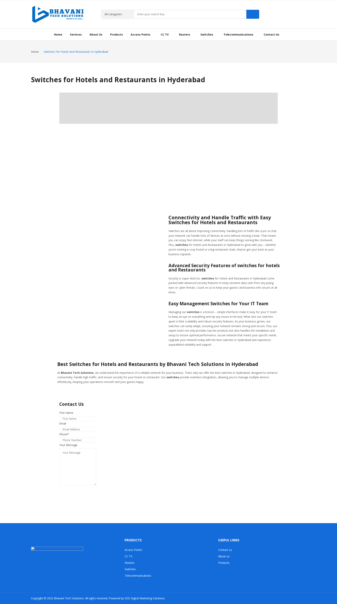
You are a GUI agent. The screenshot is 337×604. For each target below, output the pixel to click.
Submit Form (73, 489)
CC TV (128, 556)
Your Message (68, 445)
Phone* (64, 434)
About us (224, 556)
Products (224, 563)
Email (62, 423)
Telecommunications (138, 575)
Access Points (133, 550)
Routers (130, 563)
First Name (66, 413)
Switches (130, 569)
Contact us (225, 550)
